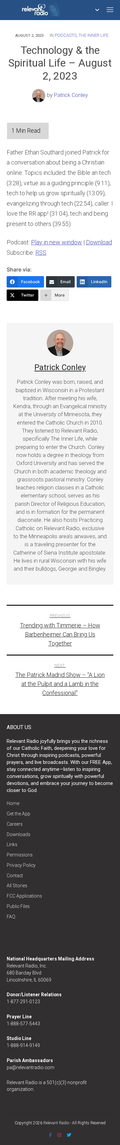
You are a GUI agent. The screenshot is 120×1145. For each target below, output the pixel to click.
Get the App (18, 813)
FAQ (11, 916)
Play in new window (56, 242)
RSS (40, 252)
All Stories (17, 885)
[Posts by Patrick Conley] (39, 95)
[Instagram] (59, 1135)
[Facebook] (50, 1135)
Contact (15, 875)
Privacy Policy (21, 865)
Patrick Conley (71, 95)
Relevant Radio (56, 1123)
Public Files (18, 906)
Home (13, 803)
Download (99, 242)
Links (12, 844)
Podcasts (66, 35)
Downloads (18, 834)
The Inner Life (93, 35)
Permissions (20, 854)
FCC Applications (24, 896)
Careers (15, 824)
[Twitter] (69, 1135)
